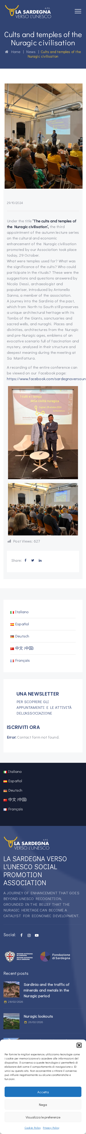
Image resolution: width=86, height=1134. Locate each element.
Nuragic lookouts (38, 1016)
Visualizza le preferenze (43, 1117)
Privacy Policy (51, 1127)
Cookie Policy (33, 1127)
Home (14, 51)
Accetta (43, 1092)
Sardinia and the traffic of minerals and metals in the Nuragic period (46, 990)
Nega (43, 1104)
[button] (79, 1045)
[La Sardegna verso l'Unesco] (28, 11)
